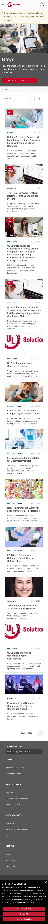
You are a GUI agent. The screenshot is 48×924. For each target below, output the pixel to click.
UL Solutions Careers (14, 774)
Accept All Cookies (24, 919)
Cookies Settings (24, 909)
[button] (3, 4)
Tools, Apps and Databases (17, 799)
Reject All (24, 914)
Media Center (11, 860)
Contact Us (10, 823)
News (8, 854)
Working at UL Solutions (15, 768)
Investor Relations (13, 866)
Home (6, 89)
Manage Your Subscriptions (17, 829)
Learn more (35, 902)
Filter (40, 98)
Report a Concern (13, 804)
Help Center (10, 793)
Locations (9, 835)
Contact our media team (19, 80)
